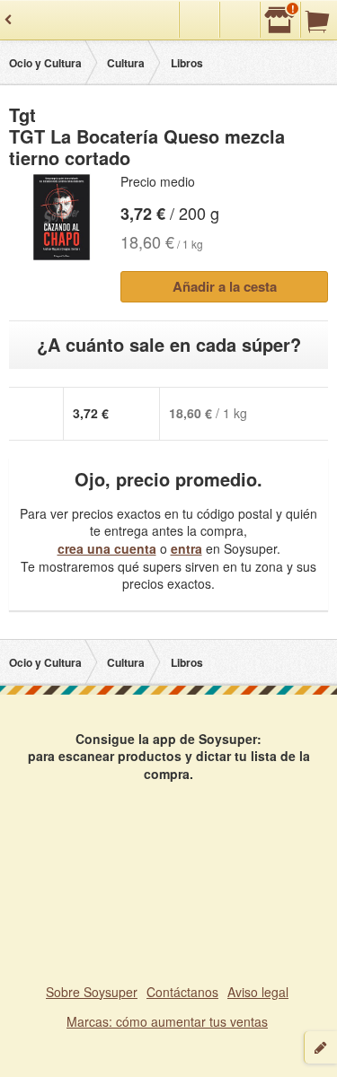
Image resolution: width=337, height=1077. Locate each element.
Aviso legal (257, 992)
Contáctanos (182, 992)
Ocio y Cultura (45, 63)
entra (186, 548)
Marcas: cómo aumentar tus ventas (167, 1021)
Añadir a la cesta (225, 286)
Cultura (126, 63)
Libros (187, 63)
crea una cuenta (107, 548)
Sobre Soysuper (91, 992)
